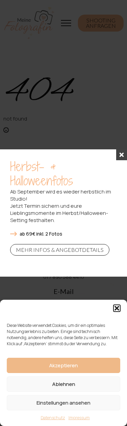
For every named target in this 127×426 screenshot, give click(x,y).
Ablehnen (63, 384)
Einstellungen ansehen (63, 402)
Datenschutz (53, 418)
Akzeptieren (63, 365)
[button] (116, 308)
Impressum (79, 418)
